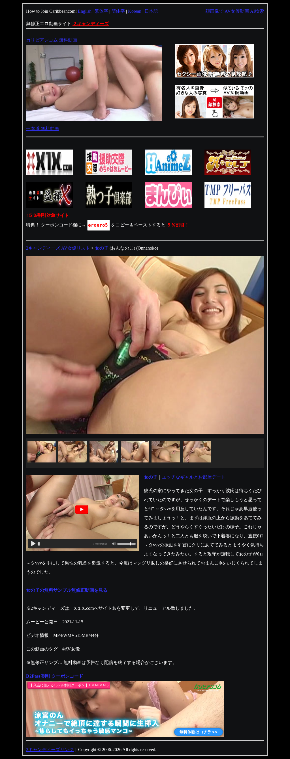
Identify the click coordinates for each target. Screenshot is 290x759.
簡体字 (118, 11)
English (84, 11)
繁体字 (101, 11)
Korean (134, 11)
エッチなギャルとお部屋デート (193, 477)
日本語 (151, 11)
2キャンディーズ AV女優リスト (58, 248)
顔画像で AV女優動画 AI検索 (234, 11)
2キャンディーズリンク (50, 749)
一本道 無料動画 (42, 128)
